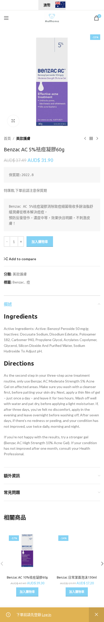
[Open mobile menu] (6, 18)
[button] (27, 591)
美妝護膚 (23, 138)
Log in (46, 614)
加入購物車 (40, 242)
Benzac (18, 282)
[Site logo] (52, 17)
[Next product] (97, 138)
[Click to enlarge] (13, 121)
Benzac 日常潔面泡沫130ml (77, 577)
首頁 (7, 138)
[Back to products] (91, 138)
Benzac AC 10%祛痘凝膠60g (27, 577)
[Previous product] (85, 138)
